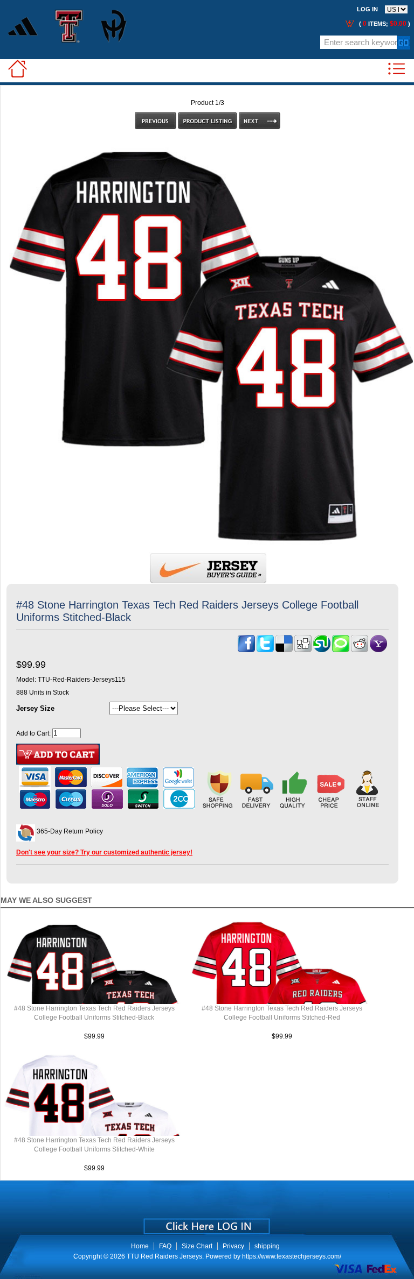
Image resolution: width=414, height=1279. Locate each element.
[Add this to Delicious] (284, 650)
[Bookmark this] (378, 650)
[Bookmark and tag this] (359, 650)
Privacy (233, 1246)
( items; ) (383, 23)
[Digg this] (303, 650)
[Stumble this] (321, 650)
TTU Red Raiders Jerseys (164, 1256)
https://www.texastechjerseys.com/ (291, 1256)
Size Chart (197, 1246)
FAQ (165, 1246)
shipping (267, 1246)
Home (140, 1246)
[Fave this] (340, 650)
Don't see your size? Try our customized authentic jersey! (104, 852)
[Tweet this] (265, 650)
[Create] (205, 1222)
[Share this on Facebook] (246, 650)
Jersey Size (35, 708)
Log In (367, 9)
